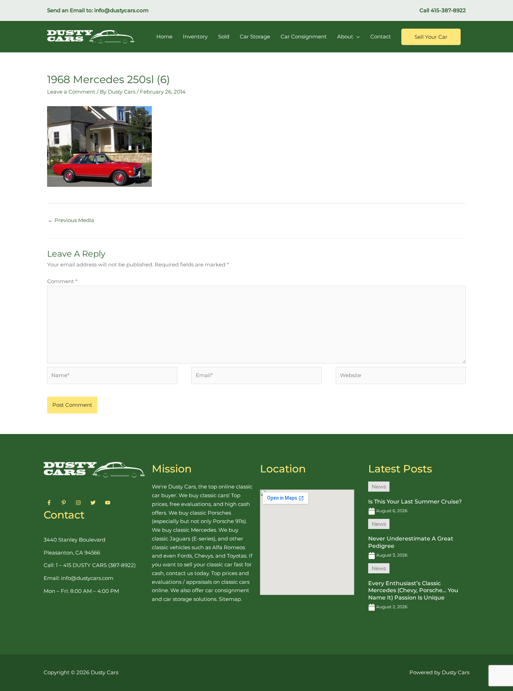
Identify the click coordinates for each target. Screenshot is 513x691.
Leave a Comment (71, 91)
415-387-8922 (448, 10)
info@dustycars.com (121, 10)
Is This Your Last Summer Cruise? (415, 501)
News (379, 486)
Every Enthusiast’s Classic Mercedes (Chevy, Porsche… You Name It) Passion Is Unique (413, 590)
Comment (62, 281)
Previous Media (71, 220)
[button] (431, 37)
